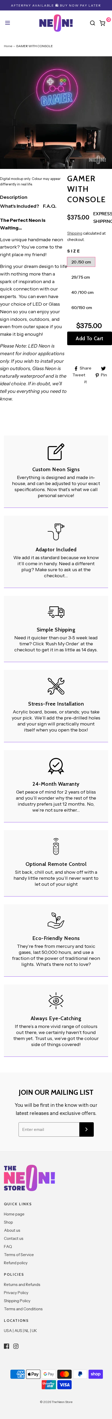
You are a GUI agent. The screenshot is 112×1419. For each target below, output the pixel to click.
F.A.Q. (50, 206)
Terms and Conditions (23, 1308)
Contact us (13, 1238)
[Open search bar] (92, 23)
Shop (8, 1222)
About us (12, 1230)
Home (8, 46)
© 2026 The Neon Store (56, 1402)
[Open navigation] (7, 23)
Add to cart (89, 338)
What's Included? (19, 206)
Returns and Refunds (22, 1284)
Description (13, 197)
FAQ (8, 1246)
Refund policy (16, 1262)
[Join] (86, 1129)
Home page (14, 1214)
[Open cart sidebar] (105, 23)
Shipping (74, 233)
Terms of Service (19, 1254)
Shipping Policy (17, 1300)
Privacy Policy (16, 1292)
